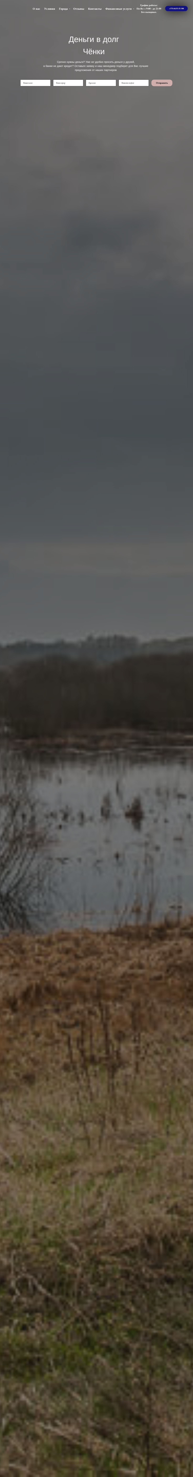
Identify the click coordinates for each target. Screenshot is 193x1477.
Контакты (94, 8)
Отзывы (78, 8)
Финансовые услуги (118, 8)
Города (64, 8)
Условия (49, 8)
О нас (36, 8)
